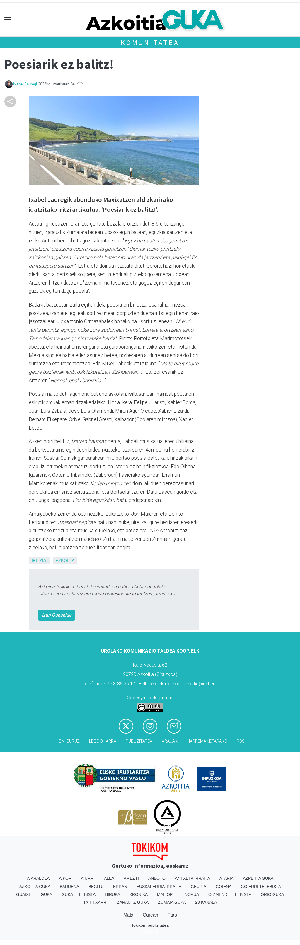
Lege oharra (102, 741)
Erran (120, 886)
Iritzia (39, 560)
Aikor (65, 878)
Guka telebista (79, 894)
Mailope (166, 894)
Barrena (69, 886)
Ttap (172, 915)
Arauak (170, 741)
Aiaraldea (38, 878)
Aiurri (88, 878)
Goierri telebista (261, 886)
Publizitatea (139, 741)
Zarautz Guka (133, 902)
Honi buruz (68, 741)
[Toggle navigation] (8, 20)
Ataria (226, 878)
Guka (46, 894)
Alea (109, 878)
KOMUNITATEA (150, 42)
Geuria (198, 886)
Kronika (138, 894)
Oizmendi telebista (229, 894)
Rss (241, 741)
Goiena (223, 886)
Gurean (150, 915)
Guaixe (23, 894)
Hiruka (112, 894)
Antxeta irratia (192, 878)
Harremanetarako (207, 741)
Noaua (192, 894)
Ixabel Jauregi (25, 84)
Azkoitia (65, 560)
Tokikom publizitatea (150, 925)
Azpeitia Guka (258, 878)
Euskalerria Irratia (159, 886)
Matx (128, 915)
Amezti (131, 878)
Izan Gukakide (56, 615)
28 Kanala (206, 902)
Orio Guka (272, 894)
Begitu (96, 886)
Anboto (157, 878)
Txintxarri (95, 902)
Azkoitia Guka (34, 886)
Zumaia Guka (172, 902)
